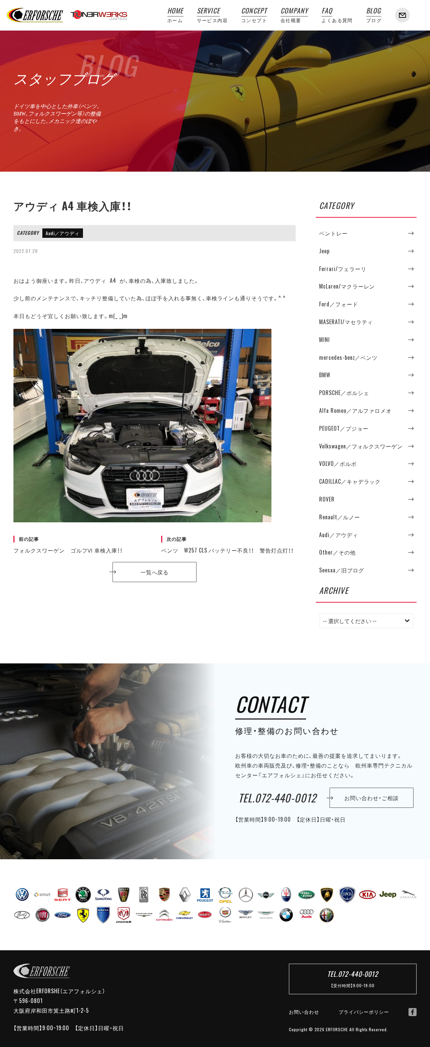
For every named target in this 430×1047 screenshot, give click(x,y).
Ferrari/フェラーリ (342, 269)
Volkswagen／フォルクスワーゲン (361, 446)
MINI (324, 340)
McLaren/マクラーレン (347, 286)
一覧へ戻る (154, 572)
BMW (325, 375)
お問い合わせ (304, 1011)
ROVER (327, 499)
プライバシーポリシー (364, 1011)
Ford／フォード (338, 304)
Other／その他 (337, 552)
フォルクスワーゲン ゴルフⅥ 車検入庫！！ (68, 545)
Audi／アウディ (63, 233)
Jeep (324, 251)
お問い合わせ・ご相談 (371, 798)
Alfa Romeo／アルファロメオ (355, 410)
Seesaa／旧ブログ (341, 570)
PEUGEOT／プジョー (344, 428)
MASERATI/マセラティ (346, 322)
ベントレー (333, 233)
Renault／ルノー (339, 517)
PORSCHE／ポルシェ (344, 393)
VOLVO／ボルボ (338, 464)
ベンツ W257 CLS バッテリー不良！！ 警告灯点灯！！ (227, 545)
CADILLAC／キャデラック (350, 481)
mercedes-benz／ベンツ (348, 357)
